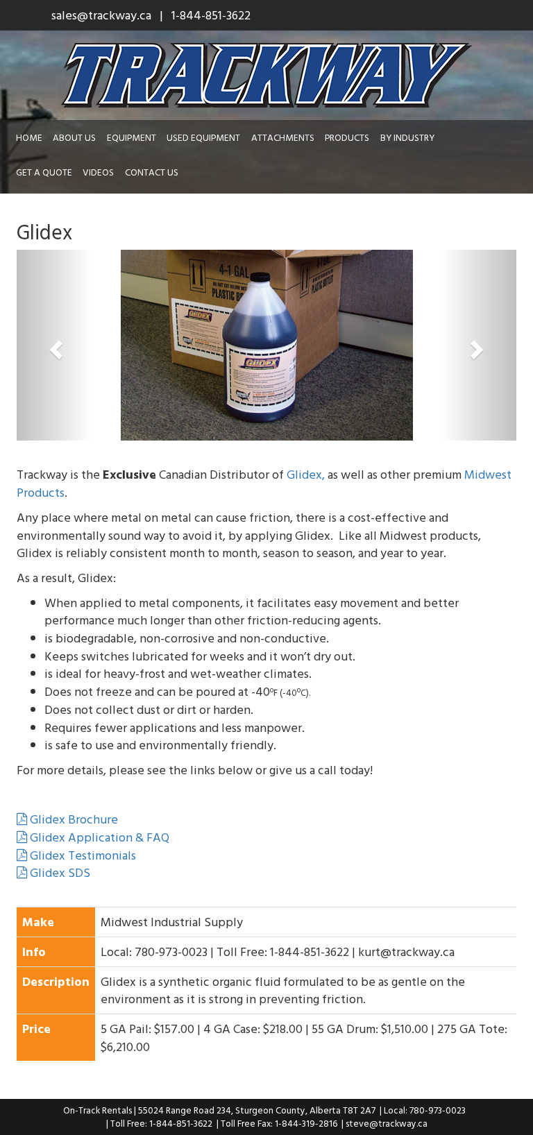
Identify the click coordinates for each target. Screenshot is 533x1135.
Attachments (282, 137)
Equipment (131, 137)
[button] (54, 345)
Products (347, 137)
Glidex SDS (58, 872)
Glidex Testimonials (81, 855)
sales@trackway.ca (101, 15)
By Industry (407, 137)
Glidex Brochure (72, 819)
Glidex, (306, 474)
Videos (98, 172)
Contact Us (151, 172)
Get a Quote (44, 172)
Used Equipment (203, 137)
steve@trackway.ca (387, 1123)
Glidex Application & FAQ (98, 837)
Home (29, 137)
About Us (74, 137)
